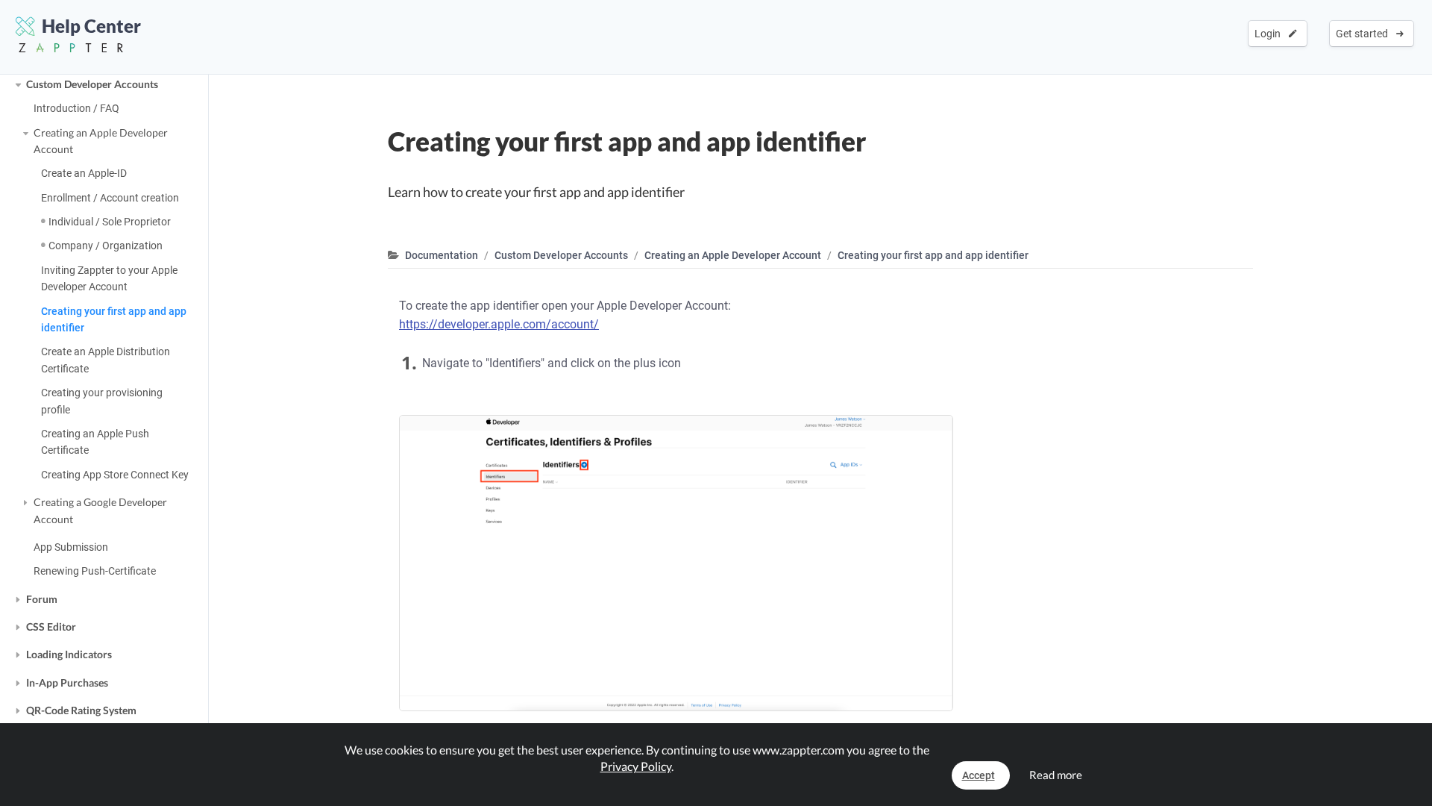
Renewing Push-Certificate (95, 571)
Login (1269, 34)
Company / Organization (105, 246)
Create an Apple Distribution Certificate (105, 360)
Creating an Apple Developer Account (101, 140)
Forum (41, 599)
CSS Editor (51, 626)
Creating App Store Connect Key (115, 475)
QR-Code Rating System (81, 710)
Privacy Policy (635, 766)
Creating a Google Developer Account (100, 510)
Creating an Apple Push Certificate (95, 442)
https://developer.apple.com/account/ (499, 324)
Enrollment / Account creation (110, 198)
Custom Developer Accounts (92, 84)
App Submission (71, 547)
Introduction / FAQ (76, 108)
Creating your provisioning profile (102, 401)
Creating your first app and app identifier (113, 319)
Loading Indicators (69, 654)
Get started (1364, 34)
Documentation (441, 255)
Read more (1055, 774)
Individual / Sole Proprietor (109, 222)
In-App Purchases (67, 682)
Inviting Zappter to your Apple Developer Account (109, 278)
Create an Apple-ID (84, 173)
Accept (978, 775)
